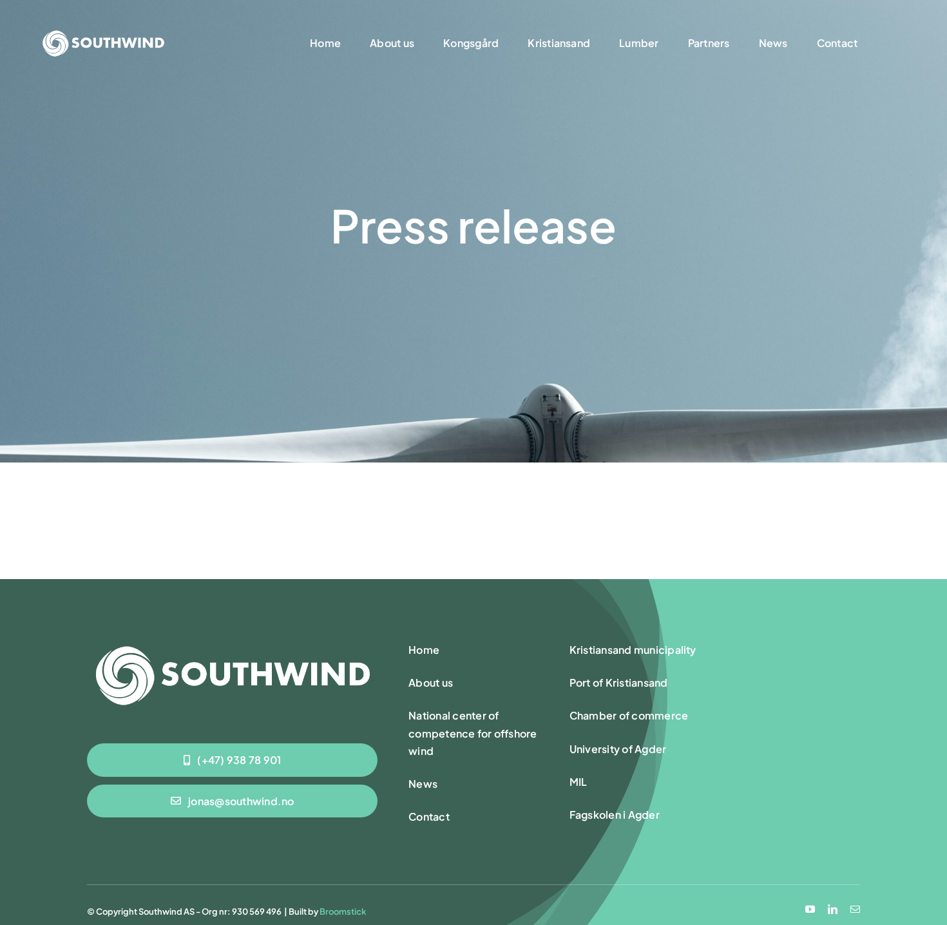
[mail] (855, 909)
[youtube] (810, 909)
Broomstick (343, 911)
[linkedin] (832, 909)
